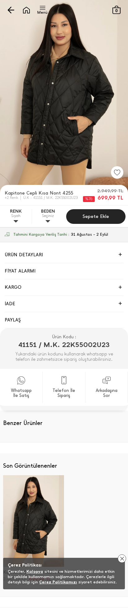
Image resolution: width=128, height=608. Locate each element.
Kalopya (34, 571)
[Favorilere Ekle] (117, 172)
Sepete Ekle (96, 216)
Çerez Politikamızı (58, 582)
